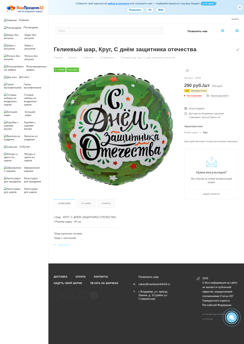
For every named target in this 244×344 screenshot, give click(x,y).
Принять (27, 318)
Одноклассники (76, 295)
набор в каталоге (119, 3)
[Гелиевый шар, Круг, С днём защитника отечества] (115, 129)
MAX (160, 10)
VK (149, 10)
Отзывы (86, 203)
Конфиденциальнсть (214, 314)
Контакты (101, 276)
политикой (33, 309)
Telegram (67, 295)
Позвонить (135, 10)
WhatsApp (85, 295)
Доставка (60, 276)
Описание (64, 203)
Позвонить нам (197, 31)
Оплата (106, 203)
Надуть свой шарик (68, 283)
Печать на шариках (104, 283)
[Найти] (158, 30)
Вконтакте (57, 295)
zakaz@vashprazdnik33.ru (154, 284)
